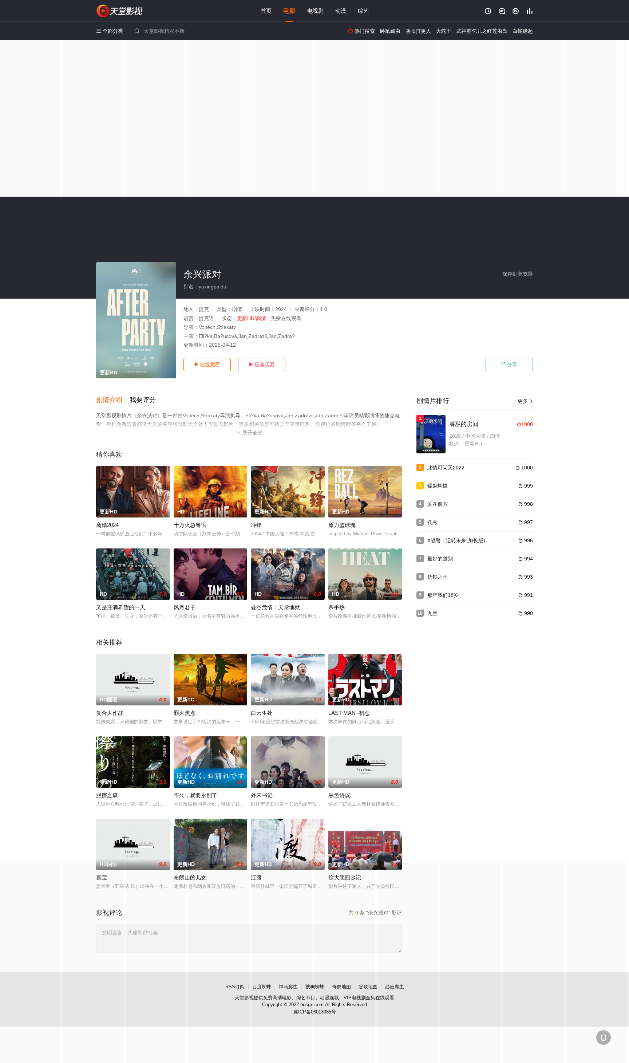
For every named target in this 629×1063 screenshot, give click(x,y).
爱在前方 (437, 504)
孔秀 (432, 522)
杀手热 (336, 607)
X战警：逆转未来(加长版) (456, 540)
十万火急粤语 (190, 525)
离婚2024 (107, 525)
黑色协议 (339, 795)
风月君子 (184, 607)
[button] (113, 400)
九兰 (432, 613)
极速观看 (262, 364)
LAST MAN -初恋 (349, 713)
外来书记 (262, 795)
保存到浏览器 (517, 274)
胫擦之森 (107, 795)
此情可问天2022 (445, 468)
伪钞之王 (437, 577)
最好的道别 (440, 559)
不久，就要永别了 (195, 795)
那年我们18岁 (443, 595)
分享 (509, 364)
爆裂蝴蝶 (437, 486)
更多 (525, 401)
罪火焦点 (184, 713)
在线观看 (207, 364)
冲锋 (256, 525)
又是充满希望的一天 (120, 607)
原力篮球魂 (342, 525)
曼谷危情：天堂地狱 (275, 607)
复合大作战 (109, 713)
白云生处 (262, 713)
